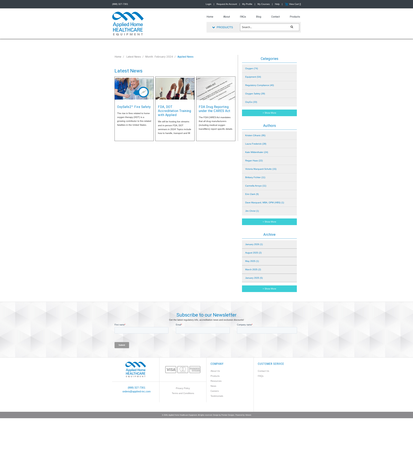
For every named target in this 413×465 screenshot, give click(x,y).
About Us (215, 371)
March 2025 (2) (253, 269)
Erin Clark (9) (252, 194)
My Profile (247, 4)
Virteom (248, 415)
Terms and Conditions (183, 393)
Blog (258, 16)
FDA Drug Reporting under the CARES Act (214, 109)
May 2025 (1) (252, 261)
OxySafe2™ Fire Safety (134, 107)
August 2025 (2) (253, 252)
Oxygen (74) (251, 68)
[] (291, 26)
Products (215, 376)
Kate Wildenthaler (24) (256, 152)
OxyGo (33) (251, 102)
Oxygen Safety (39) (255, 93)
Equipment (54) (253, 77)
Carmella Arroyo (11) (255, 185)
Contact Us (263, 371)
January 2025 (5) (254, 278)
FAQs (260, 376)
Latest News (133, 56)
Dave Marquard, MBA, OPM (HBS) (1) (264, 202)
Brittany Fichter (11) (255, 177)
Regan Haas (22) (254, 160)
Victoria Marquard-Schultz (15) (261, 169)
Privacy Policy (183, 388)
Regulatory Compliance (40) (259, 85)
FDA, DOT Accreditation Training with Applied (174, 111)
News (213, 386)
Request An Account (227, 4)
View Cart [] (295, 4)
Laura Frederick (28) (255, 143)
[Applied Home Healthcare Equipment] (135, 369)
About (226, 16)
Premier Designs (227, 415)
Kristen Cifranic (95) (255, 135)
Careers (215, 391)
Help (277, 4)
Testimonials (217, 396)
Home (118, 56)
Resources (216, 381)
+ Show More (269, 112)
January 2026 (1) (254, 244)
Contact (275, 16)
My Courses (263, 4)
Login (208, 4)
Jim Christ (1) (252, 211)
